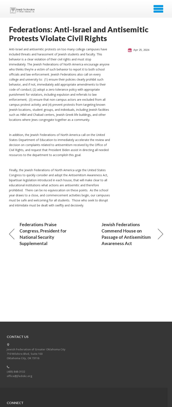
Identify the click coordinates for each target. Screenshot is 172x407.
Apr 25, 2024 (141, 50)
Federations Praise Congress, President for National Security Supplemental (43, 234)
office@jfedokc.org (19, 376)
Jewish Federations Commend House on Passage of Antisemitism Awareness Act (126, 234)
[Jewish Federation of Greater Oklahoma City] (23, 10)
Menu (158, 9)
